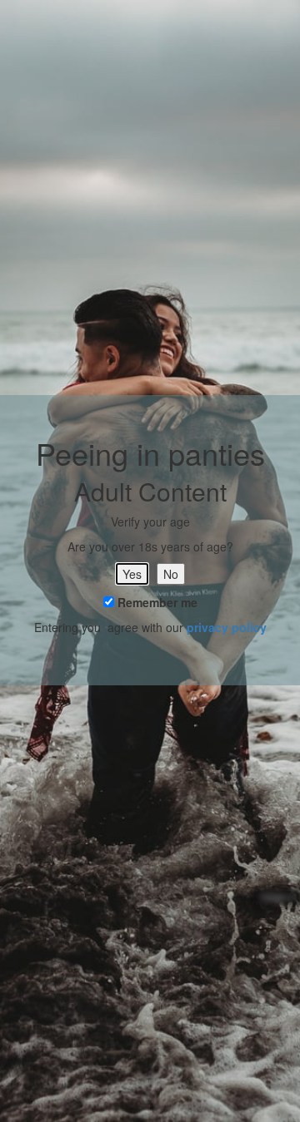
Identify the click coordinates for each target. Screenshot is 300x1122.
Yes (132, 574)
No (170, 574)
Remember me (156, 602)
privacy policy (227, 627)
